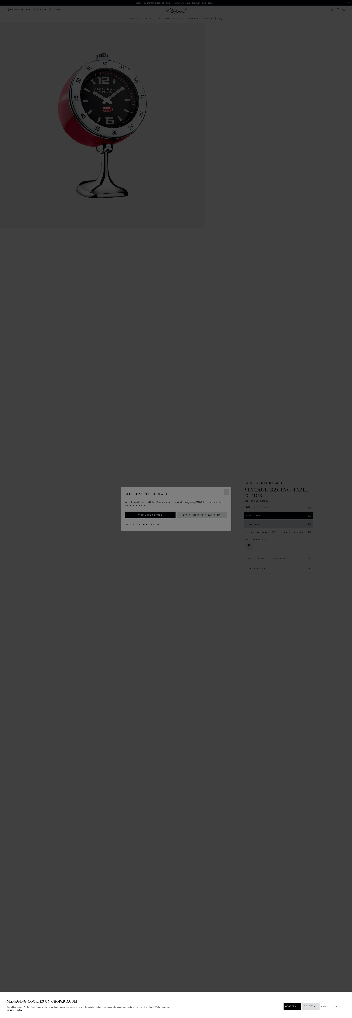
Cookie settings (329, 1006)
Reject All (311, 1006)
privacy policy (16, 1009)
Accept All (292, 1006)
